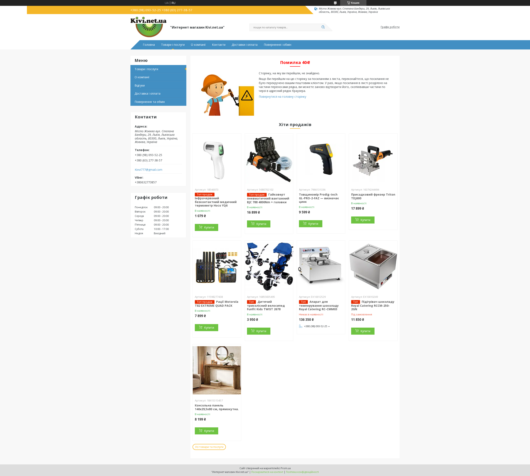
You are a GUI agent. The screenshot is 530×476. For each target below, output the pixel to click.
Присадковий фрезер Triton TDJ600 (373, 196)
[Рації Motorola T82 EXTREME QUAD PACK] (217, 266)
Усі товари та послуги (209, 447)
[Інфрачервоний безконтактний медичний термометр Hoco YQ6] (217, 159)
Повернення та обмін (150, 102)
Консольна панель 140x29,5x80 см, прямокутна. (217, 407)
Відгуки (140, 85)
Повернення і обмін (277, 44)
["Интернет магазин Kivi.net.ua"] (148, 27)
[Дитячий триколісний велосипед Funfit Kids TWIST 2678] (269, 266)
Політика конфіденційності (302, 472)
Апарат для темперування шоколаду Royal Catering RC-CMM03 (319, 305)
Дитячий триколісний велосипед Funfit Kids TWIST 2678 (266, 305)
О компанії (198, 44)
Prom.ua (286, 468)
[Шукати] (323, 27)
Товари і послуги (173, 44)
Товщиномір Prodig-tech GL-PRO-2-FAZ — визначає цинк (319, 198)
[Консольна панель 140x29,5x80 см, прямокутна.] (217, 370)
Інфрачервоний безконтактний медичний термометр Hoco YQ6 (216, 201)
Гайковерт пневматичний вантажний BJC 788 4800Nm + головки (268, 198)
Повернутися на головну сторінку (282, 97)
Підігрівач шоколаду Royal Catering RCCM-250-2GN (372, 305)
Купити (209, 227)
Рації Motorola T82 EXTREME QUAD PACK (216, 304)
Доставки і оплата (245, 44)
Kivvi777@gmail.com (148, 170)
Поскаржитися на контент (267, 472)
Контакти (218, 44)
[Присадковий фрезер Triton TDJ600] (373, 159)
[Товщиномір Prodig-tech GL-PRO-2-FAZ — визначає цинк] (321, 159)
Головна (149, 44)
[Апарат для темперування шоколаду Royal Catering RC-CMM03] (321, 266)
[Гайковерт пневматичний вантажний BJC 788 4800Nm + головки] (269, 159)
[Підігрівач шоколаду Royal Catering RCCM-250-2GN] (373, 266)
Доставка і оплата (147, 93)
